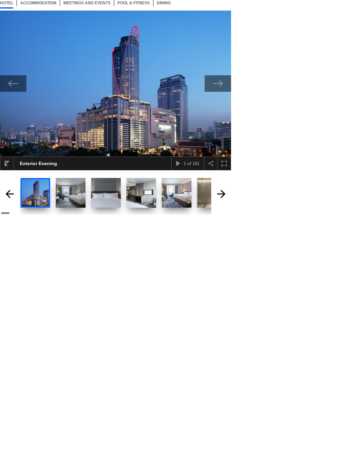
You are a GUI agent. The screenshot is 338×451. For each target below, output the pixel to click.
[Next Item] (218, 83)
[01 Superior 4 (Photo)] (176, 193)
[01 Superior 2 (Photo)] (106, 193)
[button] (7, 163)
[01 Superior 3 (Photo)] (141, 193)
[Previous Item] (13, 83)
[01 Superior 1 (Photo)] (70, 193)
